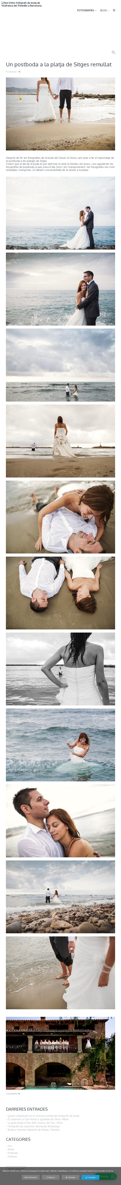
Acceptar (91, 1177)
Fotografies (85, 10)
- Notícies (11, 1156)
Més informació (30, 1177)
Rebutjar (71, 1177)
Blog (103, 10)
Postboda (11, 71)
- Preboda (12, 1152)
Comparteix (12, 1093)
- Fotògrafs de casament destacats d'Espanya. (33, 1126)
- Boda (10, 1149)
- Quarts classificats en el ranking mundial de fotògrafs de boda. (43, 1115)
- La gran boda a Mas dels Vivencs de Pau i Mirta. (34, 1122)
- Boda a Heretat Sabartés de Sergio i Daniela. (33, 1129)
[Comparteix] (19, 71)
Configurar (50, 1177)
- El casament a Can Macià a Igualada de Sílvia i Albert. (37, 1119)
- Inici (9, 1145)
